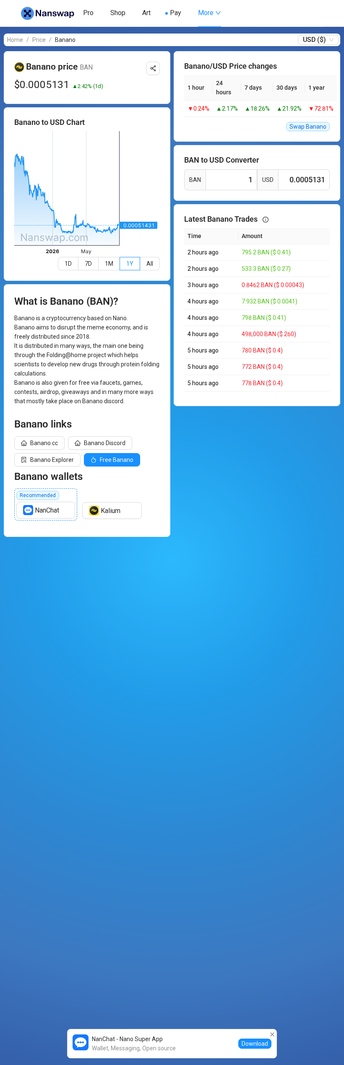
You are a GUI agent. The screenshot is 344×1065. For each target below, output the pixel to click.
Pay (175, 13)
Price (39, 39)
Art (146, 13)
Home (15, 39)
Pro (88, 13)
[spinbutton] (231, 180)
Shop (117, 13)
